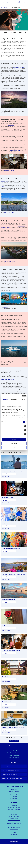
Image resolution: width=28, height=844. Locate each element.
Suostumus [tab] (5, 399)
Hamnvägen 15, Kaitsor (9, 170)
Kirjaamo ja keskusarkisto (14, 820)
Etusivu (2, 5)
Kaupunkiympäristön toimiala (14, 807)
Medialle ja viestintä (14, 829)
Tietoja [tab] (23, 399)
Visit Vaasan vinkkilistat (5, 7)
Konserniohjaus (14, 803)
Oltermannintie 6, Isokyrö (9, 261)
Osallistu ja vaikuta (14, 798)
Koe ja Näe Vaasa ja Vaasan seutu (11, 5)
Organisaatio (14, 802)
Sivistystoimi (14, 805)
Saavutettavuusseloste (14, 757)
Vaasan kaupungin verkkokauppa (14, 823)
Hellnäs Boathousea (5, 186)
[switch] (25, 426)
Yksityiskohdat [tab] (14, 399)
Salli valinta (14, 443)
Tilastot (14, 832)
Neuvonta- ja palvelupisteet (14, 812)
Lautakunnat (14, 796)
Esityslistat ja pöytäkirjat (14, 791)
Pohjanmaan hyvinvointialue (14, 809)
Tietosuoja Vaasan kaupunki (14, 827)
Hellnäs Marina (4, 181)
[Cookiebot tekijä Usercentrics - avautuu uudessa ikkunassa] (21, 396)
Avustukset (14, 821)
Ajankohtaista (14, 831)
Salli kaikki (14, 439)
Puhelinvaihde (14, 814)
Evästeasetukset (14, 750)
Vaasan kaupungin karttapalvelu (14, 752)
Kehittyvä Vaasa (14, 834)
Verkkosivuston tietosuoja (14, 755)
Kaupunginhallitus (14, 794)
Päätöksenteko (14, 789)
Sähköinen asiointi (14, 818)
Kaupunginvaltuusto (14, 793)
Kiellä (14, 447)
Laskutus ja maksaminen (14, 816)
